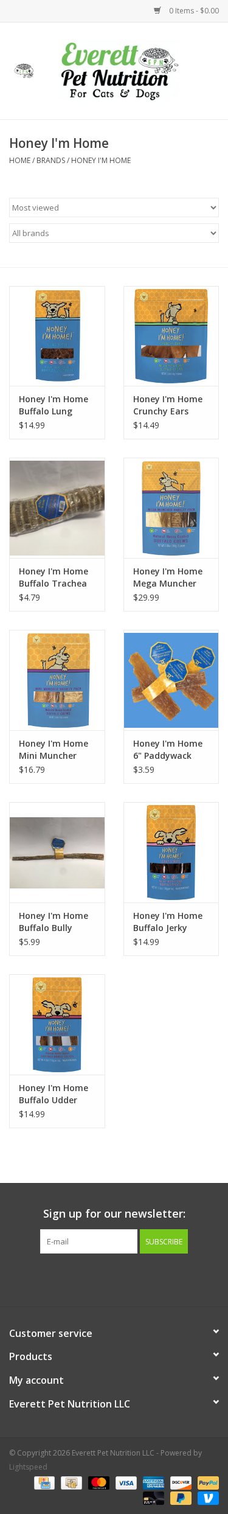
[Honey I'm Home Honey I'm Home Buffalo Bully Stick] (57, 852)
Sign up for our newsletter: (114, 1213)
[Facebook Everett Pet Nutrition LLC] (103, 1278)
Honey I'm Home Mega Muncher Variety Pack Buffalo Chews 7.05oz (167, 577)
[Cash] (70, 1482)
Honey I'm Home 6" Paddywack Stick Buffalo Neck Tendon (167, 750)
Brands (50, 160)
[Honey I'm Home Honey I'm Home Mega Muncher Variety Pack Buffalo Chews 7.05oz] (171, 508)
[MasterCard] (97, 1482)
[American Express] (152, 1482)
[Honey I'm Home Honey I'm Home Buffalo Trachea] (57, 508)
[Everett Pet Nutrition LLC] (138, 69)
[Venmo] (206, 1497)
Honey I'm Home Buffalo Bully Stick (53, 922)
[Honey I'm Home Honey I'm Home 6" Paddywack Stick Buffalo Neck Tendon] (171, 680)
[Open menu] (23, 69)
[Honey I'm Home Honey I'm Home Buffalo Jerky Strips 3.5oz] (171, 852)
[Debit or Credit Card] (152, 1497)
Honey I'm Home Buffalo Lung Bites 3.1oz (53, 405)
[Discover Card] (179, 1482)
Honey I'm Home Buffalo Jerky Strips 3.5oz (167, 922)
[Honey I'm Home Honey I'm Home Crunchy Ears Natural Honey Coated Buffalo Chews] (171, 336)
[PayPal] (206, 1482)
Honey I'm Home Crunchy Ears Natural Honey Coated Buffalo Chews (167, 405)
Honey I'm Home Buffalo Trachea (53, 577)
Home (19, 160)
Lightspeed (28, 1467)
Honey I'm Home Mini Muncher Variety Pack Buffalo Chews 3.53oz (53, 750)
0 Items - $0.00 (193, 10)
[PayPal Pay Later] (179, 1497)
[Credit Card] (43, 1482)
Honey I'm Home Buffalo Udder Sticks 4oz (53, 1094)
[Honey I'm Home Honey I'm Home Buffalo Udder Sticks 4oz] (57, 1024)
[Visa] (125, 1482)
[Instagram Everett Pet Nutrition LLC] (125, 1278)
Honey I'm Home (101, 160)
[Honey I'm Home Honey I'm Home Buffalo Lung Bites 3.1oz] (57, 336)
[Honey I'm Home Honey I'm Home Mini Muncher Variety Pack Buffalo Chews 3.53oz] (57, 680)
